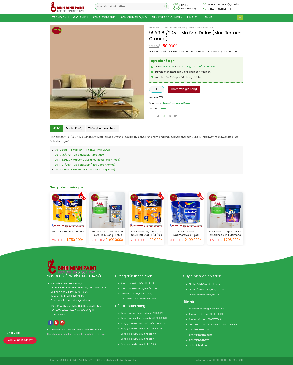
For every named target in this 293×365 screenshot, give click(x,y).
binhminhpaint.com (200, 335)
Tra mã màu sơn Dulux (200, 28)
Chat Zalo (13, 333)
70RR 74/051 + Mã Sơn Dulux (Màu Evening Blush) (85, 169)
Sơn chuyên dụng (133, 17)
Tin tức (192, 17)
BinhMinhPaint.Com (127, 360)
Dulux (163, 109)
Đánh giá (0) (74, 128)
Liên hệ (207, 17)
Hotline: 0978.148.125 (20, 340)
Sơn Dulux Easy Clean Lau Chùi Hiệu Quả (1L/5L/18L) (146, 233)
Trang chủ (60, 17)
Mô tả (56, 128)
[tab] (56, 128)
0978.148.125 (166, 67)
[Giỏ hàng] (240, 17)
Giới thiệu (80, 17)
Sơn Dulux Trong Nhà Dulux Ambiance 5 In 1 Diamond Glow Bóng (225, 233)
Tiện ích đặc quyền (166, 17)
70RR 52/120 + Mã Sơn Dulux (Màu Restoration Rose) (87, 160)
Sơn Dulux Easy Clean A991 (68, 231)
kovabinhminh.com (200, 329)
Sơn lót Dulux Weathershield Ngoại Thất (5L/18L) (186, 233)
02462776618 (58, 314)
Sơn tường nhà (104, 17)
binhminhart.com (199, 345)
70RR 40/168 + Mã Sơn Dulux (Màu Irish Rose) (82, 150)
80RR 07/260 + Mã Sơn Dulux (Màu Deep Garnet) (85, 165)
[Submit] (165, 7)
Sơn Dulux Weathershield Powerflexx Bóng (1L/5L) (107, 233)
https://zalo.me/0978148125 (198, 67)
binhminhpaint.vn (199, 340)
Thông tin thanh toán (102, 128)
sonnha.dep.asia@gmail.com (74, 300)
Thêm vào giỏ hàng (184, 89)
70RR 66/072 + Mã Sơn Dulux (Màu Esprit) (80, 155)
